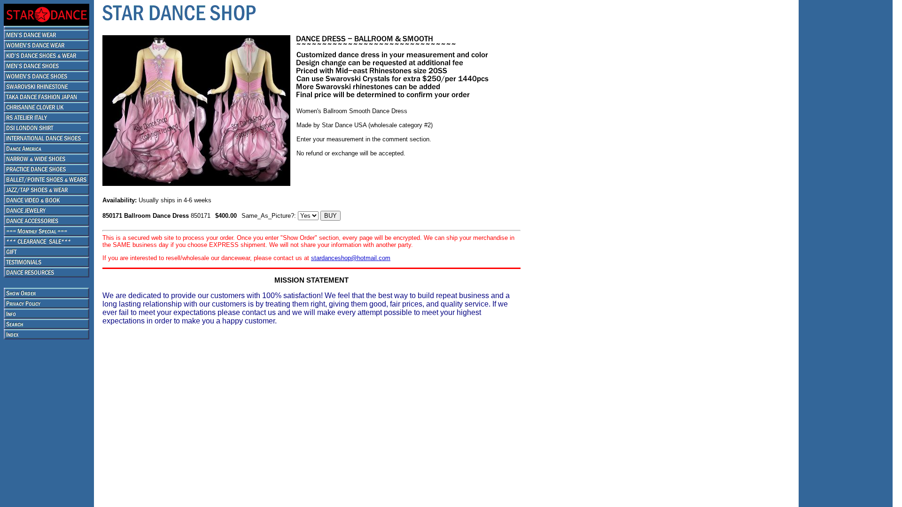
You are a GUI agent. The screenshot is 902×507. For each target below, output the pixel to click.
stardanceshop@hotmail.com (350, 257)
